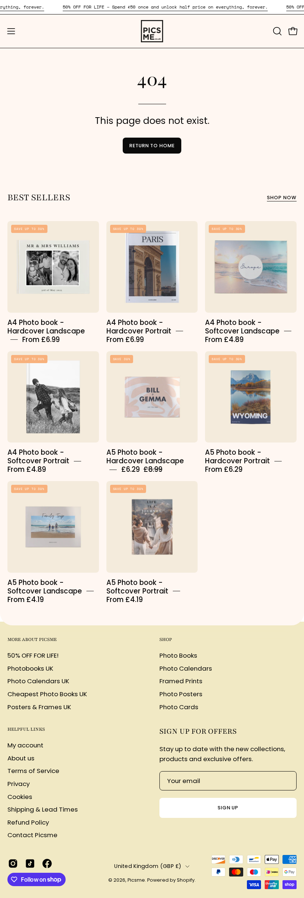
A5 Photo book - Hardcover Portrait (237, 456)
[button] (276, 31)
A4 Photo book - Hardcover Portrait (138, 326)
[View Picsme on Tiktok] (30, 863)
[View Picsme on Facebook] (47, 863)
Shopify (186, 880)
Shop (165, 639)
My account (25, 745)
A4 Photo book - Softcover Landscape (242, 326)
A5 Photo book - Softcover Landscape (44, 587)
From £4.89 (224, 339)
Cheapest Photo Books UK (47, 693)
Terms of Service (33, 770)
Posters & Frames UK (39, 706)
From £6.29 (223, 469)
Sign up (228, 808)
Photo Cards (178, 706)
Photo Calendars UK (38, 681)
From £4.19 (25, 599)
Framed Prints (180, 681)
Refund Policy (28, 822)
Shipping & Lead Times (42, 809)
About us (20, 758)
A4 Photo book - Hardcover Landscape (46, 326)
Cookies (19, 796)
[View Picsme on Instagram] (13, 863)
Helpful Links (26, 729)
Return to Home (152, 145)
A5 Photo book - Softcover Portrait (137, 587)
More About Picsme (32, 639)
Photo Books (178, 655)
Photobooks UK (30, 668)
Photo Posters (180, 693)
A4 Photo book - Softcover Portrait (38, 456)
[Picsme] (152, 31)
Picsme (136, 880)
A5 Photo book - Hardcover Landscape (145, 456)
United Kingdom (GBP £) (147, 866)
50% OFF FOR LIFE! (33, 655)
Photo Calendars (185, 668)
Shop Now (282, 198)
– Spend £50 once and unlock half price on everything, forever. (165, 7)
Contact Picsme (32, 834)
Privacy (18, 783)
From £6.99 (41, 339)
